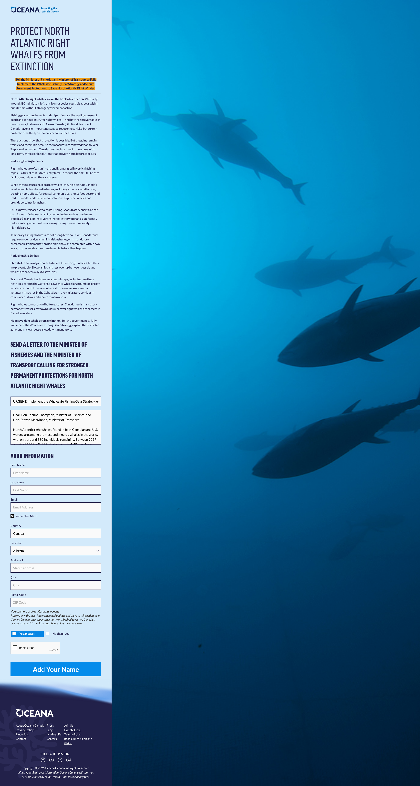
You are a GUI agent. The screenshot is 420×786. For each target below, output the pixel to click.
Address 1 (16, 560)
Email (14, 499)
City (13, 577)
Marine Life (54, 734)
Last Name (17, 482)
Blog (50, 730)
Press (50, 725)
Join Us (68, 725)
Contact (21, 739)
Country (15, 526)
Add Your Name (56, 669)
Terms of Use (72, 734)
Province (16, 543)
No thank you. (61, 633)
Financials (22, 734)
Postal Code (18, 594)
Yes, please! (27, 633)
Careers (52, 739)
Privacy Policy (25, 730)
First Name (17, 465)
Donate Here (72, 730)
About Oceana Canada (30, 725)
